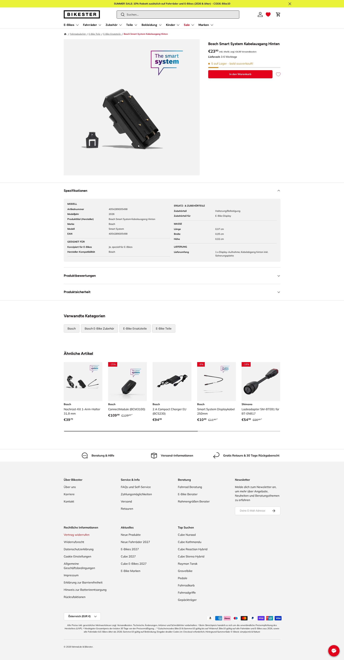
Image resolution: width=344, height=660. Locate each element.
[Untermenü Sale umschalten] (193, 25)
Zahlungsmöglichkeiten (136, 494)
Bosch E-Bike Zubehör (99, 328)
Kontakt (69, 501)
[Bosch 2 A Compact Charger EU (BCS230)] (172, 381)
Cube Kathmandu (189, 542)
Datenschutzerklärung (79, 549)
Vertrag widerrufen (76, 534)
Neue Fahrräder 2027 (135, 542)
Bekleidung (149, 25)
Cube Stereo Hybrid (191, 556)
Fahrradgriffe (187, 592)
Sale (187, 25)
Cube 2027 (128, 556)
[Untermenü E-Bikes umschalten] (77, 25)
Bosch (72, 328)
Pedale (182, 578)
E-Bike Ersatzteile (112, 34)
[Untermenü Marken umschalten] (212, 25)
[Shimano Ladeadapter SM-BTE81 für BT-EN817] (261, 381)
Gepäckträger (187, 600)
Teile (129, 25)
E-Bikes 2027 (130, 549)
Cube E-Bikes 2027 (134, 563)
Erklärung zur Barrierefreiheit (83, 582)
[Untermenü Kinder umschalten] (178, 25)
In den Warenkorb (240, 74)
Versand (126, 501)
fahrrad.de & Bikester (82, 646)
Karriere (69, 494)
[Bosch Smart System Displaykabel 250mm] (216, 381)
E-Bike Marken (130, 571)
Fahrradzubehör (78, 34)
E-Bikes (69, 25)
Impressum (71, 575)
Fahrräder (90, 25)
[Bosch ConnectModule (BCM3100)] (127, 381)
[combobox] (178, 14)
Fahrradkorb (186, 585)
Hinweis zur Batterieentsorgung (85, 589)
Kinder (170, 25)
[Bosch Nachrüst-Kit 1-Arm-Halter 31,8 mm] (83, 381)
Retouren (127, 508)
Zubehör (112, 25)
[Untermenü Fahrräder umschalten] (100, 25)
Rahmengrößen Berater (194, 501)
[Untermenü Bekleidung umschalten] (160, 25)
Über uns (70, 487)
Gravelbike (185, 571)
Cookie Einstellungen (77, 556)
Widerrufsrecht (74, 542)
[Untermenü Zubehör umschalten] (120, 25)
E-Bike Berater (188, 494)
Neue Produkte (131, 534)
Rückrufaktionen (74, 597)
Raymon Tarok (187, 563)
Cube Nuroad (187, 534)
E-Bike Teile (94, 34)
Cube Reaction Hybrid (192, 549)
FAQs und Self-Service (136, 487)
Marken (203, 25)
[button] (268, 14)
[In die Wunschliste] (276, 74)
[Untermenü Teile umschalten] (136, 25)
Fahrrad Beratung (190, 487)
